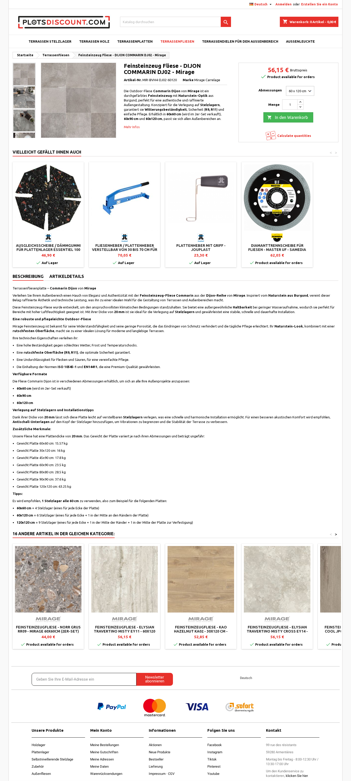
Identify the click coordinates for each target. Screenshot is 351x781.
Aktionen (155, 745)
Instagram (214, 752)
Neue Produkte (159, 752)
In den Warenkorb (287, 117)
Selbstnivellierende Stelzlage (52, 759)
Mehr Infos (132, 127)
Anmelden (283, 4)
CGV (171, 774)
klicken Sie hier (297, 776)
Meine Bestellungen (104, 745)
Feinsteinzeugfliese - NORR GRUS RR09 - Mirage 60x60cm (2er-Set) (48, 629)
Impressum (157, 774)
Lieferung (156, 766)
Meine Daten (99, 766)
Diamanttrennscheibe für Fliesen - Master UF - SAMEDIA (277, 247)
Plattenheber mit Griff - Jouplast (201, 247)
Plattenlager (40, 752)
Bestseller (156, 759)
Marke (188, 80)
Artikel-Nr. (133, 80)
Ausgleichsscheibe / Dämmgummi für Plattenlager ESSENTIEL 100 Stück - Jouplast (48, 249)
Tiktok (212, 759)
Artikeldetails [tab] (66, 276)
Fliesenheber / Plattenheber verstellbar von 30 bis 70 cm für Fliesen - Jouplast (124, 249)
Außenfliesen (41, 774)
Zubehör (38, 766)
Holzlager (38, 745)
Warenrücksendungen (106, 774)
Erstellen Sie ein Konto (319, 4)
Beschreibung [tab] (28, 276)
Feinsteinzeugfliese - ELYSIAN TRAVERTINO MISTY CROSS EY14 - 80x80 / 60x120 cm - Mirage (277, 631)
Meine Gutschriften (104, 752)
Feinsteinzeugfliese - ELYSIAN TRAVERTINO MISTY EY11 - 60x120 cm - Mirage (124, 631)
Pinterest (213, 766)
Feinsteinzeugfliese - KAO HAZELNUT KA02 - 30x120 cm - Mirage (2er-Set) (201, 631)
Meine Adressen (102, 759)
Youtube (213, 774)
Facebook (214, 745)
